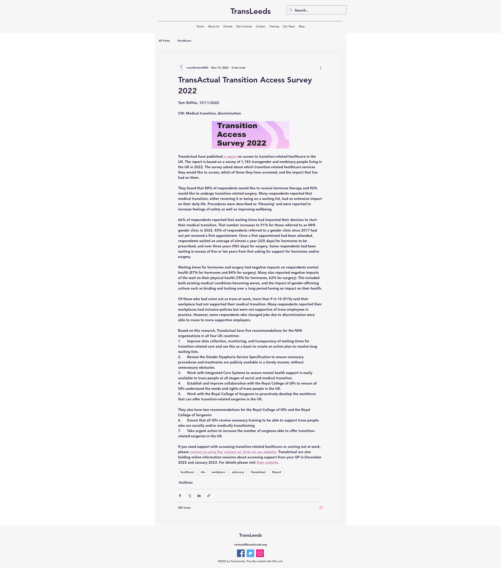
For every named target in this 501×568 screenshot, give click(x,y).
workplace (218, 472)
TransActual (258, 472)
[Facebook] (241, 553)
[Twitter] (250, 553)
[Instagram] (260, 553)
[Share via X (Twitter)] (189, 495)
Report (276, 472)
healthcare (187, 472)
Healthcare (184, 40)
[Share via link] (209, 495)
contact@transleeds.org (250, 544)
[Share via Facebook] (180, 495)
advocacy (238, 472)
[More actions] (320, 67)
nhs (203, 472)
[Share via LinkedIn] (199, 495)
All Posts (164, 40)
